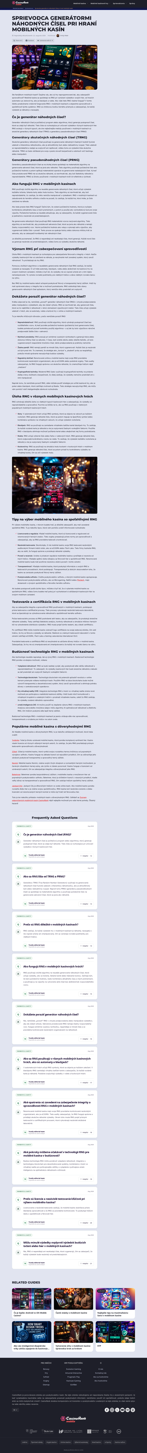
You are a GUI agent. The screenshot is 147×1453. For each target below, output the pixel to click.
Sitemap (46, 1384)
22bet (14, 752)
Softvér (46, 1377)
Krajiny (46, 1381)
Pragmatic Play (73, 1377)
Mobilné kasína (79, 3)
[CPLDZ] (70, 1431)
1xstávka (15, 740)
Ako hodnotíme (100, 1381)
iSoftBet (73, 1384)
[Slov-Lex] (48, 1431)
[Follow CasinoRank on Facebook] (107, 1410)
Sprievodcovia (119, 3)
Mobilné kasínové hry (99, 3)
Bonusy (46, 1369)
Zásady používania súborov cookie (73, 1450)
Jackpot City (17, 786)
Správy (132, 3)
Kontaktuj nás (101, 1373)
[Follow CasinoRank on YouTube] (122, 1410)
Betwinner (16, 774)
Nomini (15, 763)
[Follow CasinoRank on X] (117, 1410)
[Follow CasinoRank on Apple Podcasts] (133, 1410)
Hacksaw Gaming (73, 1381)
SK (14, 1410)
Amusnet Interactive (73, 1373)
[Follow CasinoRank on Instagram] (112, 1410)
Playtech (80, 580)
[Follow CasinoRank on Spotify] (127, 1410)
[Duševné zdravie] (107, 1431)
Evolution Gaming (73, 1369)
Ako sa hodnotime (100, 1377)
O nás (100, 1369)
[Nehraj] (93, 1431)
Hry (46, 1373)
